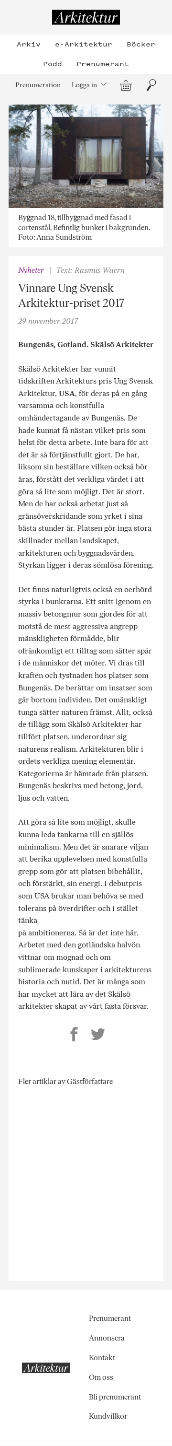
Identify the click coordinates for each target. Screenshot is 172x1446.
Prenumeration (38, 85)
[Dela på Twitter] (98, 1036)
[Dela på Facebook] (74, 1036)
